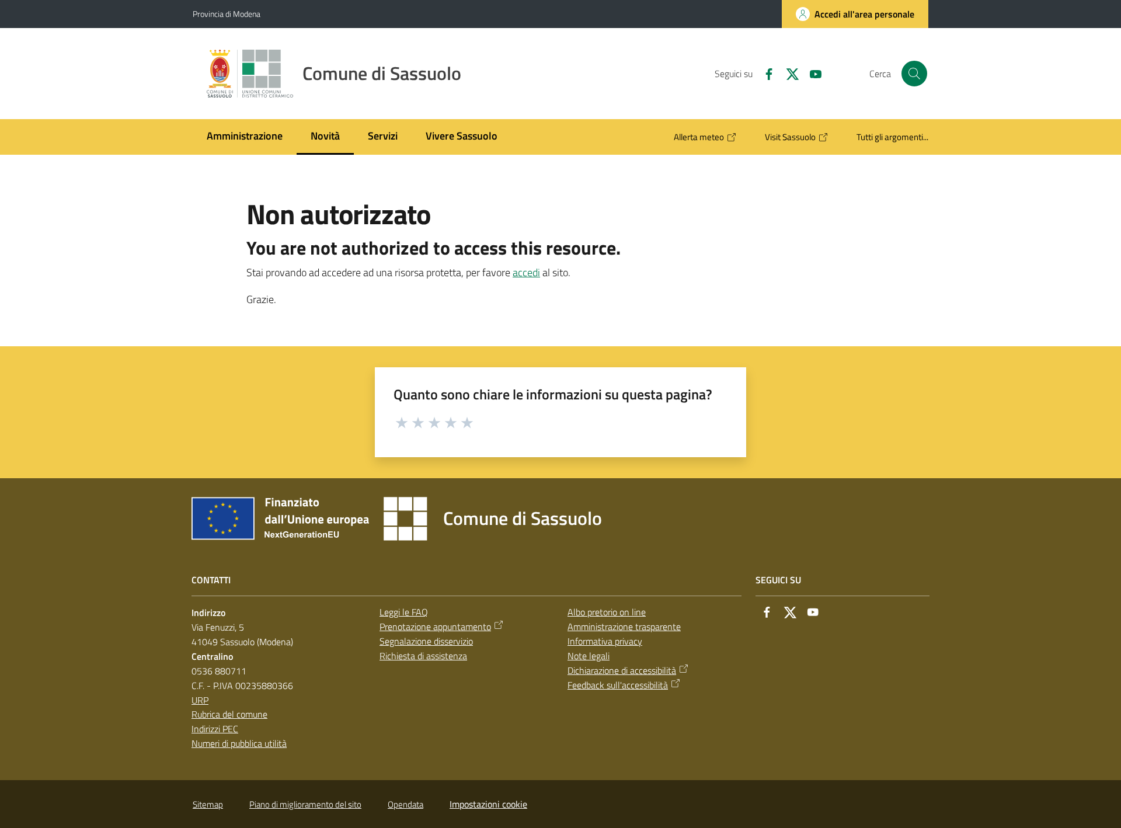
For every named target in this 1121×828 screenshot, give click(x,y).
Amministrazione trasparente (624, 627)
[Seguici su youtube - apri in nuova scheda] (811, 73)
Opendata (405, 804)
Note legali (589, 656)
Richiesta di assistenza (423, 656)
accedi (526, 272)
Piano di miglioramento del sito (305, 804)
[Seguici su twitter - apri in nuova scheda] (787, 73)
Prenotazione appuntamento (435, 627)
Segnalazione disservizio (426, 641)
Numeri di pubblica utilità (239, 743)
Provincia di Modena (226, 14)
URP (200, 700)
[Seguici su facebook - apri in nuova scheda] (764, 73)
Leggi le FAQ (404, 612)
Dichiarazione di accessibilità (622, 670)
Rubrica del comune (229, 714)
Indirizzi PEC (215, 729)
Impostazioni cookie (488, 804)
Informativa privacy (605, 641)
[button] (914, 74)
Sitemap (208, 804)
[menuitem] (245, 137)
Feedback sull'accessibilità (618, 685)
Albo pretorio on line (607, 612)
